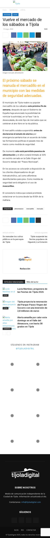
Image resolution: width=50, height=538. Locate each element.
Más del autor (32, 282)
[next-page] (8, 333)
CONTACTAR (31, 530)
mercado (40, 209)
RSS (22, 530)
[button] (4, 3)
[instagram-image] (12, 364)
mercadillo (30, 209)
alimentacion (18, 209)
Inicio (5, 10)
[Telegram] (32, 35)
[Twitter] (20, 35)
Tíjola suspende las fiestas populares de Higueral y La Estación (37, 239)
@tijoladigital (25, 348)
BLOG (16, 530)
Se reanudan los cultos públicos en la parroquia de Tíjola (13, 239)
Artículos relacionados (13, 282)
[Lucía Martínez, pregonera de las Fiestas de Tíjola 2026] (9, 292)
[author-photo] (25, 265)
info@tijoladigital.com (31, 502)
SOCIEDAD (13, 10)
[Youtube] (36, 520)
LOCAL (22, 10)
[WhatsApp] (26, 35)
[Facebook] (13, 35)
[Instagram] (21, 520)
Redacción (25, 268)
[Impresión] (38, 35)
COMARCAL (7, 329)
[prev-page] (4, 333)
